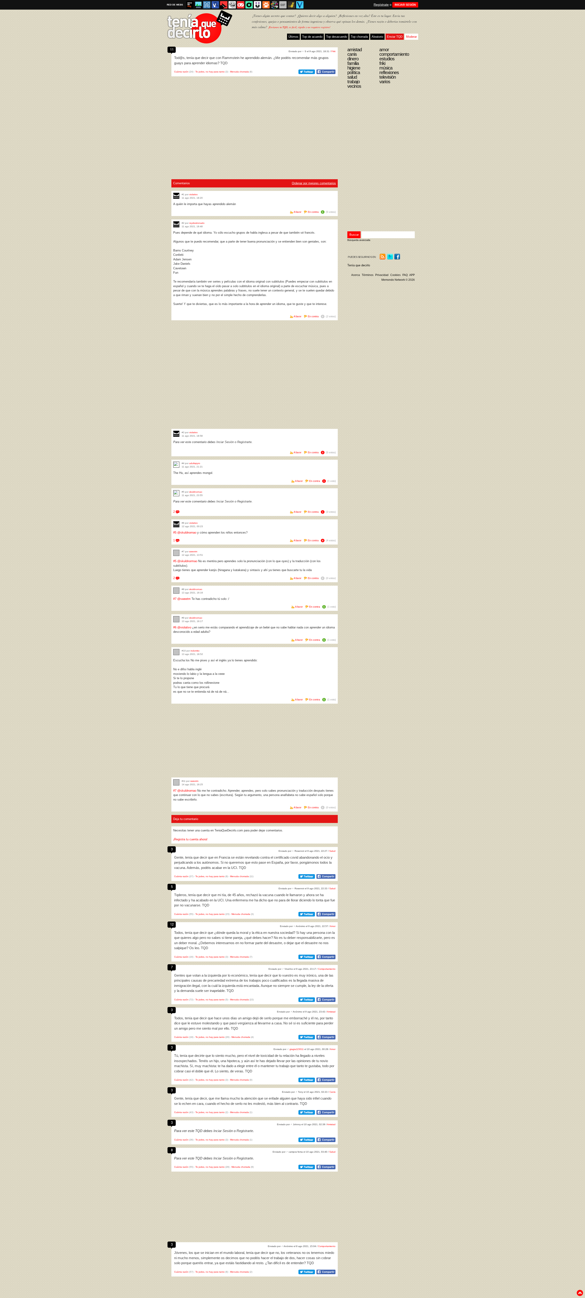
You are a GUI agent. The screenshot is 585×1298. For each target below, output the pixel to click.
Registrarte (244, 442)
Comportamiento (326, 969)
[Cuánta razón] (198, 4)
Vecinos (354, 86)
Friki (333, 51)
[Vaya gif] (283, 4)
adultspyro (194, 463)
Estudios (386, 58)
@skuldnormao (187, 561)
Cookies (395, 275)
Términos (367, 275)
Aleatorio (377, 36)
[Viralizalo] (299, 4)
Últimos (293, 36)
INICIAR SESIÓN (405, 4)
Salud (332, 851)
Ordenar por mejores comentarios (314, 183)
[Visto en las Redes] (215, 4)
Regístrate (381, 4)
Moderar (411, 36)
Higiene (353, 67)
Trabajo (353, 81)
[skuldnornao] (176, 493)
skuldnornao (195, 492)
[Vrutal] (240, 4)
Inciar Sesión (225, 442)
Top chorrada (359, 36)
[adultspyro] (176, 465)
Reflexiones (389, 72)
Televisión (387, 77)
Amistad (331, 1011)
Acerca (355, 275)
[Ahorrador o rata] (291, 4)
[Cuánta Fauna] (266, 4)
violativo (193, 194)
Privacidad (381, 275)
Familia (353, 63)
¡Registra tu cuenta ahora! (190, 839)
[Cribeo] (249, 4)
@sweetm (184, 599)
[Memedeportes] (206, 4)
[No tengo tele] (274, 4)
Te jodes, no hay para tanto (210, 71)
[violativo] (176, 196)
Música (385, 67)
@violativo (184, 627)
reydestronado (197, 223)
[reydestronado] (176, 224)
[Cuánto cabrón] (232, 4)
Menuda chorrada (239, 71)
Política (353, 72)
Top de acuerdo (312, 36)
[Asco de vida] (190, 4)
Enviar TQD (394, 36)
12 (172, 924)
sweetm (193, 551)
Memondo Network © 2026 (398, 279)
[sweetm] (176, 553)
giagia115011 (297, 1049)
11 (172, 49)
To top (579, 1293)
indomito (195, 650)
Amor (332, 926)
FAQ (405, 275)
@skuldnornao (186, 532)
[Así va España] (223, 4)
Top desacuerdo (336, 36)
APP (412, 275)
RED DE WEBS (175, 4)
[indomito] (176, 652)
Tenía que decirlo (358, 265)
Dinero (353, 58)
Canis (332, 1092)
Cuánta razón (181, 71)
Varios (384, 81)
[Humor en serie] (257, 4)
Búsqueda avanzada (358, 240)
